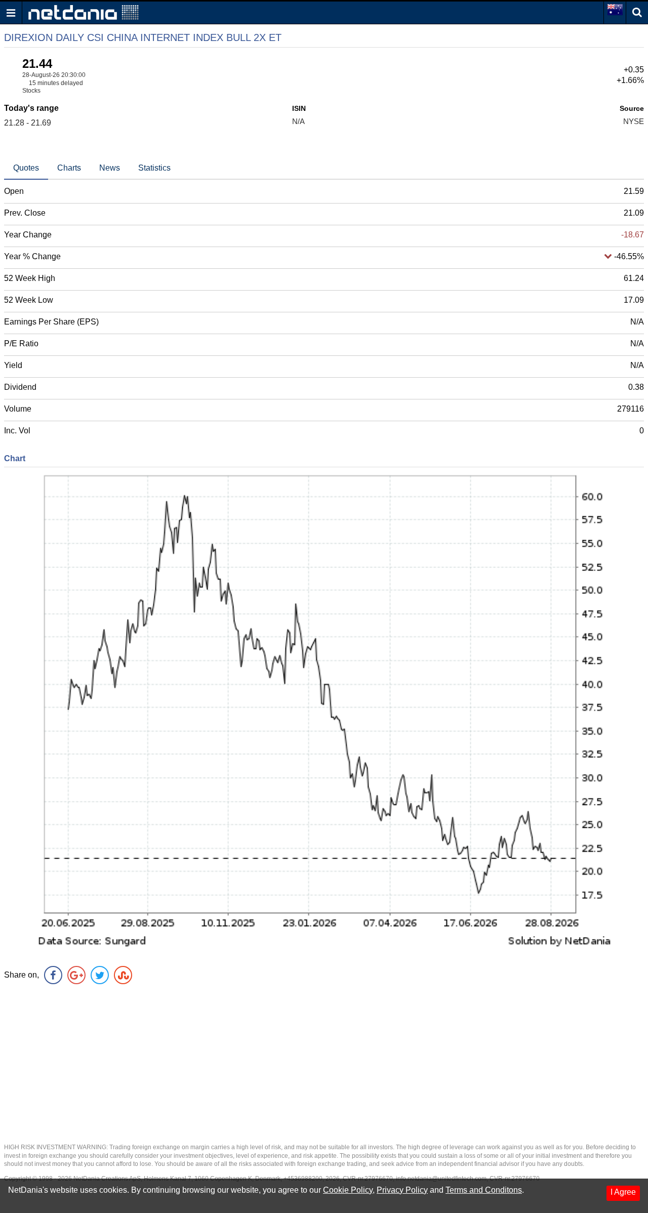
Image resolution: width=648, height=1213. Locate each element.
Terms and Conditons (484, 1190)
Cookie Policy (348, 1190)
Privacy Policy (402, 1190)
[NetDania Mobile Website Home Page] (83, 12)
